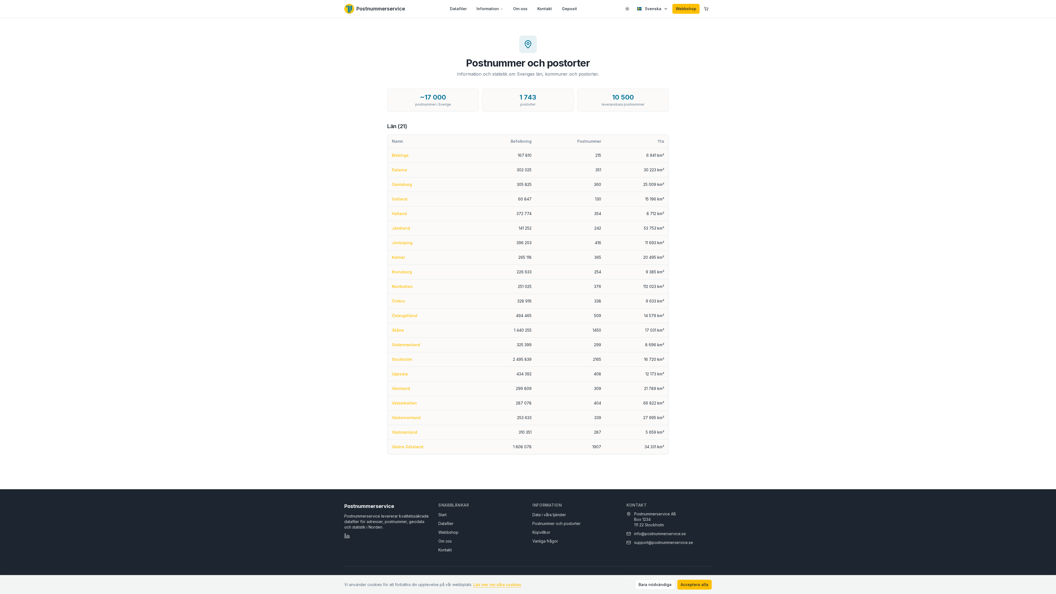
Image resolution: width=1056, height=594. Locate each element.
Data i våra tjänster (549, 514)
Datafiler (458, 8)
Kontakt (544, 8)
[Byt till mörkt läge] (627, 8)
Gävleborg (402, 184)
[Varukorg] (706, 8)
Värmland (401, 388)
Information (488, 8)
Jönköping (402, 242)
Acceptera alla (694, 584)
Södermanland (406, 344)
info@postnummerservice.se (660, 533)
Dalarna (399, 169)
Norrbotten (402, 286)
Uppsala (400, 374)
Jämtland (401, 228)
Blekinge (400, 155)
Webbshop (686, 8)
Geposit (569, 8)
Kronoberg (402, 272)
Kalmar (398, 257)
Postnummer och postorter (556, 523)
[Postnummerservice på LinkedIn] (347, 536)
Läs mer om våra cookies (497, 584)
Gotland (399, 199)
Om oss (520, 8)
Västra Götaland (407, 446)
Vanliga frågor (545, 541)
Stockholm (402, 359)
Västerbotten (404, 403)
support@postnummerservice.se (663, 542)
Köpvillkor (541, 532)
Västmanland (404, 432)
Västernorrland (406, 417)
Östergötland (404, 315)
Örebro (398, 301)
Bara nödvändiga (655, 584)
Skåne (398, 330)
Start (442, 514)
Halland (399, 213)
